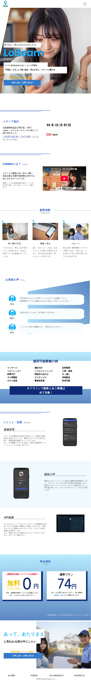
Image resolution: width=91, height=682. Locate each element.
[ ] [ (12, 136)
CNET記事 (25, 136)
